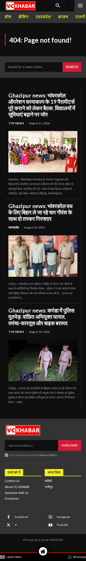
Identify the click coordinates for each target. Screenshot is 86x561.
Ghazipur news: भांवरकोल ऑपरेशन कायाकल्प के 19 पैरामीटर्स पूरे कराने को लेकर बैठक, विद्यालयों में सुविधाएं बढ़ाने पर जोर (41, 105)
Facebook (21, 517)
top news (16, 123)
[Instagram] (50, 517)
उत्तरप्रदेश (13, 227)
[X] (8, 525)
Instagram (63, 517)
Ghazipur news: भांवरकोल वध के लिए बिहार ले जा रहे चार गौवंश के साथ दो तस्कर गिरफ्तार (40, 212)
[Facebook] (8, 517)
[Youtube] (50, 525)
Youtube (62, 525)
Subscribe (70, 445)
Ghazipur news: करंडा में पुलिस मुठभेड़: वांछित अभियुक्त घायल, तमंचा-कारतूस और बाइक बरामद (41, 316)
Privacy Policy (48, 455)
